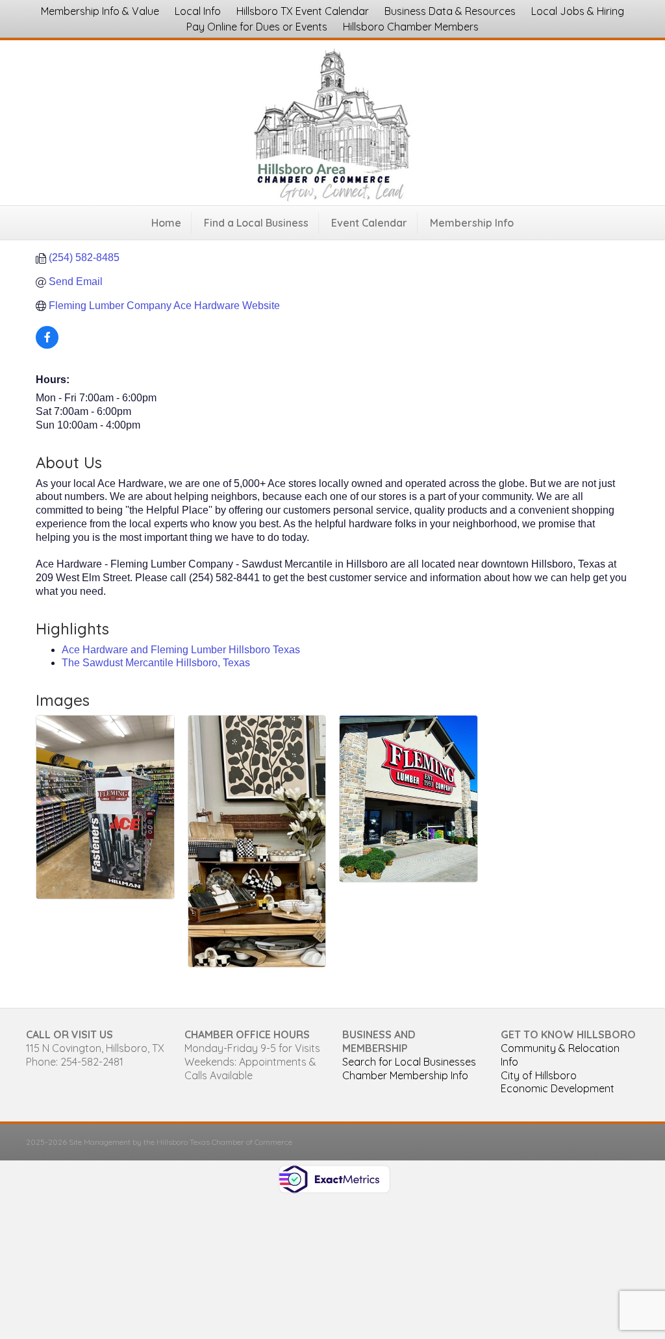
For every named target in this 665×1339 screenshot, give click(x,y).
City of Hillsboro (539, 1075)
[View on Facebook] (47, 345)
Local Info (198, 11)
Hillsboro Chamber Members (411, 26)
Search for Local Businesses (409, 1061)
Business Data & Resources (450, 11)
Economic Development (557, 1088)
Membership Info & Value (100, 11)
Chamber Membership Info (405, 1075)
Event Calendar (369, 222)
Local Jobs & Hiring (577, 11)
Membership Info (472, 222)
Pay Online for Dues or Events (256, 26)
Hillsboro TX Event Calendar (302, 11)
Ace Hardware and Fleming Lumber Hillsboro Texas (181, 649)
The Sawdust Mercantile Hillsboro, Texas (156, 662)
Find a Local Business (256, 222)
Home (166, 222)
